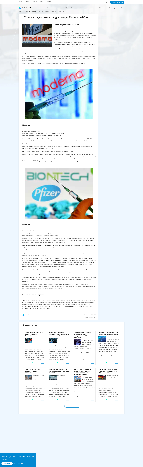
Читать (42, 363)
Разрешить (7, 463)
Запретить (20, 463)
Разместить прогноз (117, 2)
